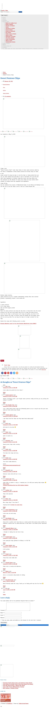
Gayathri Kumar (9, 562)
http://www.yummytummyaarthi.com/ (11, 465)
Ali (6, 588)
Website (2, 617)
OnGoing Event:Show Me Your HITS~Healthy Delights (15, 485)
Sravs (7, 498)
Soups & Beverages (10, 39)
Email (2, 615)
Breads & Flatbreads (10, 31)
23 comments (8, 96)
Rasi (7, 386)
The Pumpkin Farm (10, 405)
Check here (43, 369)
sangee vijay (8, 479)
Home (4, 17)
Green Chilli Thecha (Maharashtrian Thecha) (13, 687)
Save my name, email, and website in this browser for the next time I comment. (21, 620)
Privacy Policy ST (7, 46)
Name (2, 613)
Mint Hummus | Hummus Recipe (10, 688)
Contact (5, 47)
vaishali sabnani (9, 415)
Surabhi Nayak (9, 537)
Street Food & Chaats (11, 34)
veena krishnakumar (10, 509)
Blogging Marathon (6, 84)
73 (3, 697)
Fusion (7, 27)
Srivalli (7, 554)
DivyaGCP (8, 470)
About (4, 19)
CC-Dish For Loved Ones (16, 505)
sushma (7, 490)
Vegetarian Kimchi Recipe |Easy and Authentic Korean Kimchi (17, 683)
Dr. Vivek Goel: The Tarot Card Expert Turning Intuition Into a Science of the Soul (23, 48)
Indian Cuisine (6, 43)
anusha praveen (9, 395)
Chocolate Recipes (10, 38)
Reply (4, 392)
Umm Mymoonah (9, 580)
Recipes (4, 90)
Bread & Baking (9, 24)
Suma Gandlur (9, 545)
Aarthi (7, 458)
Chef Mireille (8, 518)
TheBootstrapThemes (23, 703)
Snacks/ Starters (6, 93)
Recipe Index (6, 21)
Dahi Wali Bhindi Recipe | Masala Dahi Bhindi (14, 685)
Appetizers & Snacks (10, 36)
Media (4, 44)
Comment (3, 610)
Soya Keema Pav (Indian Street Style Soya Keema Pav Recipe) (18, 684)
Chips (4, 87)
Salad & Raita (9, 35)
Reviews (5, 20)
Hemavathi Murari (10, 528)
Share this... (1, 131)
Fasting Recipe (9, 30)
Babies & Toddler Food (11, 23)
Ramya (7, 571)
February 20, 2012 (8, 81)
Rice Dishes (8, 32)
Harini (7, 432)
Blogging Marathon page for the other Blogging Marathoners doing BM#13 (18, 323)
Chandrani (8, 440)
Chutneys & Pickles (10, 28)
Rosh (7, 423)
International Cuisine (10, 42)
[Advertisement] (24, 59)
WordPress (9, 703)
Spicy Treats (6, 484)
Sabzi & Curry (9, 40)
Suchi (7, 449)
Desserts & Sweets (10, 26)
